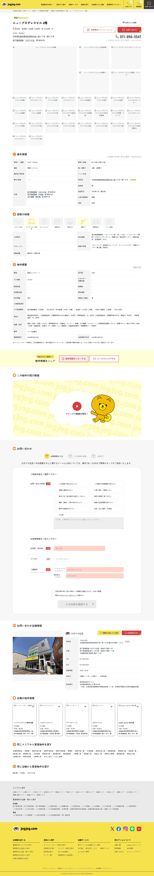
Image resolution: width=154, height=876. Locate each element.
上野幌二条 (37, 756)
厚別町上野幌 (109, 754)
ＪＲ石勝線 (96, 806)
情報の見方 (137, 267)
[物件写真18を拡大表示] (85, 114)
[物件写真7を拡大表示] (36, 102)
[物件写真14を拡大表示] (20, 114)
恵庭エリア (59, 792)
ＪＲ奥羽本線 (17, 815)
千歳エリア (70, 792)
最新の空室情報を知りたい (103, 502)
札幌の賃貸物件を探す (21, 858)
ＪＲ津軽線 (28, 815)
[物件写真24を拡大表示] (52, 127)
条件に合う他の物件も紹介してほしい (72, 496)
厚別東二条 (17, 754)
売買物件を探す (49, 848)
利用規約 (98, 868)
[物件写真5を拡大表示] (126, 82)
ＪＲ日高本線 (106, 806)
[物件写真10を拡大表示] (85, 102)
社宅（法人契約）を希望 (103, 508)
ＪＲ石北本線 (29, 809)
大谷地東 (36, 754)
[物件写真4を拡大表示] (94, 82)
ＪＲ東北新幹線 (39, 815)
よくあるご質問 (83, 852)
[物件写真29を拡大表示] (134, 127)
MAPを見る (133, 180)
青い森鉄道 (66, 815)
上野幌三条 (17, 756)
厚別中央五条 (48, 751)
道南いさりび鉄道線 (111, 809)
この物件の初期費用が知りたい (105, 484)
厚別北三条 (131, 754)
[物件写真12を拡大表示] (118, 102)
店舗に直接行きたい (66, 490)
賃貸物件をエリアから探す (22, 845)
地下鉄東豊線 (40, 806)
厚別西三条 (27, 754)
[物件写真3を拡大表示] (126, 57)
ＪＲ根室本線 (75, 806)
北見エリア (111, 792)
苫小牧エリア (132, 792)
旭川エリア (80, 792)
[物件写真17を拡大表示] (69, 114)
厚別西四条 (67, 754)
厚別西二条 (122, 751)
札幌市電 (65, 809)
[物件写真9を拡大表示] (69, 102)
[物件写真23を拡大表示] (36, 127)
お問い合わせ (119, 852)
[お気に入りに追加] (33, 706)
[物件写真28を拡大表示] (118, 127)
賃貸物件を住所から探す (21, 855)
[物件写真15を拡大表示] (36, 114)
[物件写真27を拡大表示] (101, 127)
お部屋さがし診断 (97, 5)
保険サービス (105, 848)
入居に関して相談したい (103, 490)
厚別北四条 (27, 756)
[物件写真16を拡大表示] (52, 114)
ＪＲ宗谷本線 (17, 809)
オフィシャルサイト (134, 852)
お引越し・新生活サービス (87, 848)
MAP (128, 641)
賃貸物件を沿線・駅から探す (23, 852)
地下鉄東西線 (18, 40)
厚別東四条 (112, 751)
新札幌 (38, 197)
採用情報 (117, 848)
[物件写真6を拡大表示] (20, 102)
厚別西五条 (120, 754)
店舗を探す (85, 5)
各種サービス (73, 5)
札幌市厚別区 (23, 36)
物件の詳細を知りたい (67, 508)
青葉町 (70, 751)
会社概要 (130, 848)
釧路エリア (100, 792)
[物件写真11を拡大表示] (101, 102)
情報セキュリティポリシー (66, 868)
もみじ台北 (48, 756)
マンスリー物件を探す (66, 848)
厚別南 (27, 751)
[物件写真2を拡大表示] (94, 57)
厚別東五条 (57, 754)
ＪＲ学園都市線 (118, 806)
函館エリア (31, 795)
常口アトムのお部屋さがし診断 (89, 845)
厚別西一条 (88, 754)
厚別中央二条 (100, 751)
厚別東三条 (46, 754)
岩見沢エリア (48, 792)
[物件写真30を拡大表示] (20, 140)
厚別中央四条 (60, 751)
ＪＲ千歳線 (86, 806)
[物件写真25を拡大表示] (69, 127)
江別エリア (37, 792)
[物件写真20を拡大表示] (118, 114)
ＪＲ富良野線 (131, 806)
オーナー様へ (48, 855)
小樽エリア (27, 792)
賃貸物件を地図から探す (21, 848)
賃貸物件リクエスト (114, 5)
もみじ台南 (58, 756)
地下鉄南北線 (17, 806)
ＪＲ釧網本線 (40, 809)
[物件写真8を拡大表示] (52, 102)
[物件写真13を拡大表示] (134, 102)
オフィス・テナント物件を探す (55, 845)
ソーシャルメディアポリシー (85, 868)
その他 (61, 515)
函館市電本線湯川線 (95, 809)
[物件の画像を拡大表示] (45, 70)
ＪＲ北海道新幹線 (53, 809)
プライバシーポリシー (68, 595)
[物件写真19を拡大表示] (101, 114)
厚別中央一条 (34, 36)
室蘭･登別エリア (19, 795)
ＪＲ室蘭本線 (63, 806)
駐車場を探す (48, 852)
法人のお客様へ (63, 852)
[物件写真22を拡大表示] (20, 127)
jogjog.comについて (134, 845)
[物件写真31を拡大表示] (36, 140)
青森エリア (41, 795)
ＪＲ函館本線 (52, 806)
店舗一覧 (117, 845)
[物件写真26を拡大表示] (85, 127)
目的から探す (61, 5)
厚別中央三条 (36, 751)
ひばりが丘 (29, 40)
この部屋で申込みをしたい (68, 484)
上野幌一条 (77, 754)
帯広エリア (90, 792)
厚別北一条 (98, 754)
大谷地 (40, 194)
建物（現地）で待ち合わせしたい (70, 502)
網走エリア (121, 792)
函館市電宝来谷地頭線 (78, 809)
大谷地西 (90, 751)
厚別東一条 (132, 751)
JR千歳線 (30, 197)
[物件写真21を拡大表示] (134, 114)
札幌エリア (17, 792)
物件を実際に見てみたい (103, 496)
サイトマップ (107, 868)
